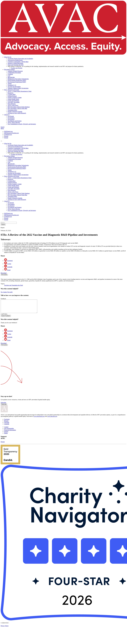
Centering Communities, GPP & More (18, 61)
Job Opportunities (9, 428)
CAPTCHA (4, 314)
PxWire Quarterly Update (15, 97)
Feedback (3, 298)
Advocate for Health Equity (15, 60)
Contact (6, 427)
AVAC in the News (13, 105)
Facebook (7, 419)
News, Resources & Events (11, 89)
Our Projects (11, 119)
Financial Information (10, 430)
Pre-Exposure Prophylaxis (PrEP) (17, 82)
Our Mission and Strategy (15, 121)
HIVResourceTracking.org (11, 133)
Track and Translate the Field (15, 65)
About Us (7, 114)
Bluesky (6, 421)
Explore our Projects (16, 68)
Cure (9, 75)
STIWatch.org (8, 134)
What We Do (7, 57)
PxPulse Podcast (12, 96)
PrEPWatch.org (8, 131)
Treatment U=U (12, 85)
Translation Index (12, 110)
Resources (10, 93)
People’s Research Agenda (15, 111)
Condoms (10, 74)
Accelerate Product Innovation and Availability (20, 58)
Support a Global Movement (15, 63)
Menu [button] (2, 128)
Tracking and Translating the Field (13, 285)
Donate (6, 137)
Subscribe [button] (3, 402)
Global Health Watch (13, 99)
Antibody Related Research (15, 71)
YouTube (6, 422)
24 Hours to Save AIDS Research (17, 113)
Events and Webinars (13, 100)
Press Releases (12, 103)
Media (6, 433)
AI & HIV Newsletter (14, 102)
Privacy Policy (5, 626)
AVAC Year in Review (14, 122)
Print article (4, 274)
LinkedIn (6, 424)
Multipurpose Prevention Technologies (18, 79)
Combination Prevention (14, 72)
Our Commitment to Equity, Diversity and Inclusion (22, 124)
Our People (11, 116)
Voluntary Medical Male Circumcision (18, 88)
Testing (10, 83)
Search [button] (2, 127)
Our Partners (11, 117)
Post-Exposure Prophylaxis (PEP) (17, 80)
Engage (6, 136)
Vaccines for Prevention (14, 86)
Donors (6, 431)
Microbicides (11, 77)
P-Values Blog (11, 94)
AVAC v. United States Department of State (19, 91)
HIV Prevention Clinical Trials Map (17, 108)
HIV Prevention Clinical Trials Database (19, 107)
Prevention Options (9, 69)
